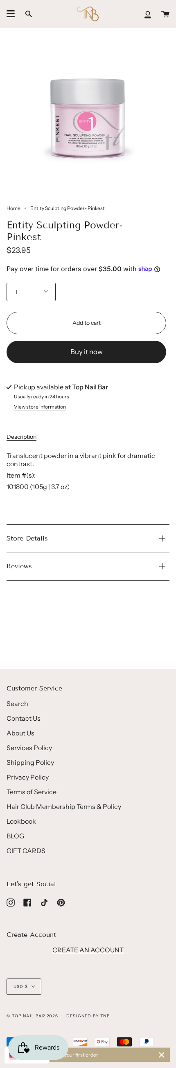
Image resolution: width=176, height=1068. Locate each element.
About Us (20, 733)
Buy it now (86, 352)
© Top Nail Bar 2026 (32, 1016)
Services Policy (29, 748)
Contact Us (24, 718)
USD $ (21, 986)
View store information (40, 407)
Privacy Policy (28, 777)
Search (17, 703)
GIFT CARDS (26, 851)
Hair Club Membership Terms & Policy (64, 806)
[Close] (162, 1055)
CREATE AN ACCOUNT (88, 950)
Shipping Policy (30, 762)
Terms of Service (31, 792)
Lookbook (21, 821)
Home (13, 208)
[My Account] (147, 14)
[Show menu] (11, 14)
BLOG (15, 836)
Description (21, 436)
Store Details (27, 538)
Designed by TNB (88, 1016)
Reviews (19, 566)
